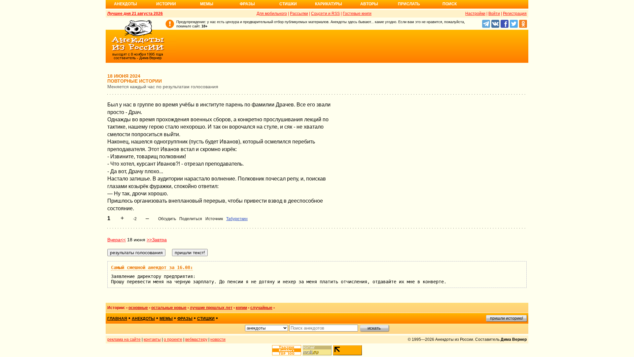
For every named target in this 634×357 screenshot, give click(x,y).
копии (241, 307)
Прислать (409, 4)
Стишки (288, 4)
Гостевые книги (357, 13)
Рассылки (299, 13)
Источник (214, 219)
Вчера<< (116, 239)
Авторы (369, 4)
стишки (206, 318)
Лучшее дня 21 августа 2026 (135, 13)
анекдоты (143, 318)
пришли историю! (506, 318)
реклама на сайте (124, 339)
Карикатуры (328, 4)
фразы (185, 318)
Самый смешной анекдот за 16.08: (152, 267)
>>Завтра (157, 239)
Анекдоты (125, 4)
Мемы (206, 4)
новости (218, 339)
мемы (166, 318)
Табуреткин (237, 219)
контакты (152, 339)
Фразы (247, 4)
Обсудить (167, 219)
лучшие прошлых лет (211, 307)
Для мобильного (272, 13)
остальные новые (169, 307)
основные (138, 307)
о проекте (173, 339)
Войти (494, 13)
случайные (261, 307)
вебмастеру (196, 339)
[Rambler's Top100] (286, 350)
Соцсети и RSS (325, 13)
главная (117, 318)
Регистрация (515, 13)
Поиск (449, 4)
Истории (166, 4)
